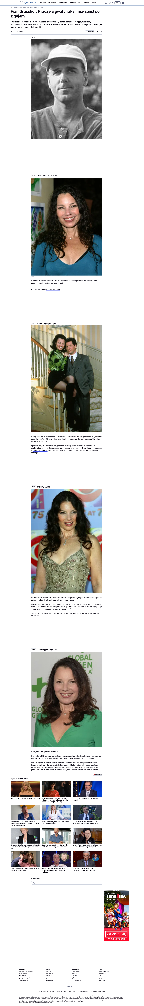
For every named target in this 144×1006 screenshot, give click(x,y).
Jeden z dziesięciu (76, 971)
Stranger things (49, 980)
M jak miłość (49, 975)
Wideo (94, 2)
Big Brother (74, 977)
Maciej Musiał (102, 980)
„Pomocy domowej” (40, 450)
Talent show (52, 2)
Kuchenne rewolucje (76, 978)
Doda (100, 975)
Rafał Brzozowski (102, 973)
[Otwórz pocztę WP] (106, 2)
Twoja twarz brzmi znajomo (25, 978)
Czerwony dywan (75, 2)
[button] (111, 3)
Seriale (86, 2)
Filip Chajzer (101, 978)
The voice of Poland (76, 980)
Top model (74, 975)
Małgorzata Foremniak (104, 971)
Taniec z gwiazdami (23, 980)
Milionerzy (74, 973)
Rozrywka (43, 2)
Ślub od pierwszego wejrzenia (26, 977)
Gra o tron (48, 977)
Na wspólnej (48, 971)
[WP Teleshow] (32, 2)
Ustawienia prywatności (97, 991)
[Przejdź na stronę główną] (21, 4)
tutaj (51, 1002)
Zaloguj (117, 2)
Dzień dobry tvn (22, 975)
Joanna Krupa (102, 977)
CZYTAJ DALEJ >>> (53, 289)
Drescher (43, 600)
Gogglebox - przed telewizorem (26, 971)
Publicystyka (63, 2)
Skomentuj (91, 32)
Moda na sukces (49, 978)
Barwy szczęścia (49, 973)
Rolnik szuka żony (23, 973)
